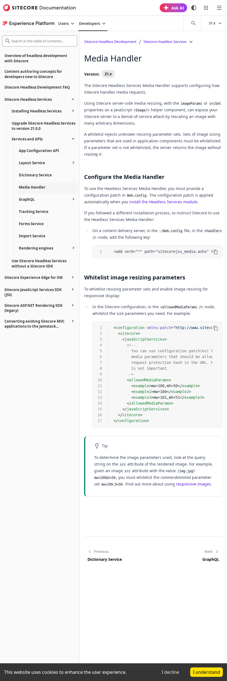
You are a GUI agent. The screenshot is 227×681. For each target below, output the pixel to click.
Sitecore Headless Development (110, 41)
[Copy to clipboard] (215, 252)
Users (63, 23)
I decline (170, 672)
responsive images (193, 484)
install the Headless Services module (163, 201)
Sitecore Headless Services (165, 41)
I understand (206, 672)
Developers (89, 23)
